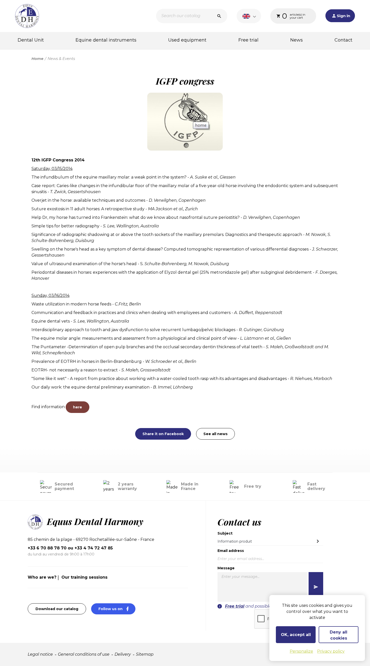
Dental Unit (31, 40)
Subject (225, 533)
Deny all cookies (338, 635)
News (296, 40)
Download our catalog (56, 609)
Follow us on (116, 608)
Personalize (301, 651)
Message (226, 568)
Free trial (248, 40)
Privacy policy (331, 651)
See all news (215, 434)
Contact (343, 40)
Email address (230, 550)
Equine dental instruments (106, 40)
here (77, 407)
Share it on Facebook (163, 434)
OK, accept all (296, 634)
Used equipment (187, 40)
